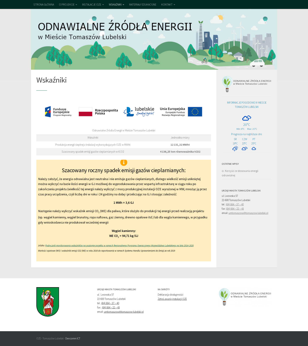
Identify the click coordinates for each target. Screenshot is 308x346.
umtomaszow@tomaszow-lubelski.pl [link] (248, 213)
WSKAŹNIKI (115, 4)
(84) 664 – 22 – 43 (111, 307)
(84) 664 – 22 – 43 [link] (235, 208)
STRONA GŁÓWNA (44, 4)
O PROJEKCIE (67, 4)
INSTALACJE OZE (91, 4)
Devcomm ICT (72, 338)
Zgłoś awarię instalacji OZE (172, 299)
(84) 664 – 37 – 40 (110, 303)
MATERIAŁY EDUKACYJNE (142, 4)
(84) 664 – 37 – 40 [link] (235, 204)
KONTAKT (167, 4)
